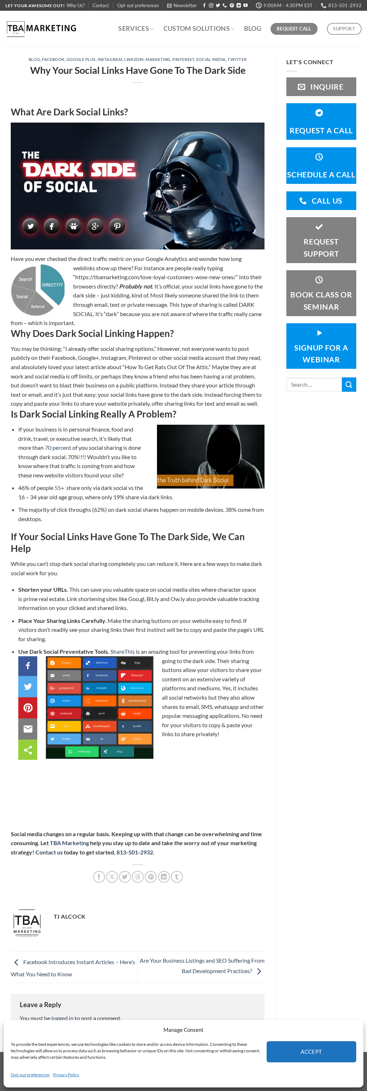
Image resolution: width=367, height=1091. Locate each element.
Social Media (211, 59)
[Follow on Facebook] (204, 5)
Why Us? (76, 5)
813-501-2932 (134, 852)
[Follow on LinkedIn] (239, 5)
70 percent (58, 447)
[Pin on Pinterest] (151, 877)
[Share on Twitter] (125, 877)
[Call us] (225, 5)
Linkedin (133, 59)
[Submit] (349, 384)
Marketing (158, 59)
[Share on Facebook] (99, 877)
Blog (252, 28)
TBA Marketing (69, 842)
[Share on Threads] (138, 877)
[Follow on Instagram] (211, 5)
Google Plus (81, 59)
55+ (59, 487)
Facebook (53, 59)
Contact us (49, 852)
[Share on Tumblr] (177, 877)
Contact (100, 5)
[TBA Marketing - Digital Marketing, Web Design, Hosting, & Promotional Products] (41, 28)
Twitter (237, 59)
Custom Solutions (196, 28)
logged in (62, 1018)
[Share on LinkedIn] (164, 877)
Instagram (109, 59)
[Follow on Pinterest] (232, 5)
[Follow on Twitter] (218, 5)
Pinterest (183, 59)
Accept (311, 1051)
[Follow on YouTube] (245, 5)
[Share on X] (112, 877)
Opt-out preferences (30, 1074)
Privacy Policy (66, 1074)
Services (133, 28)
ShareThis (122, 651)
